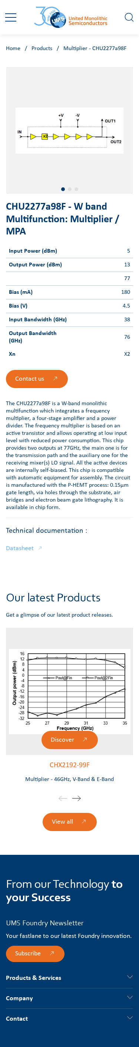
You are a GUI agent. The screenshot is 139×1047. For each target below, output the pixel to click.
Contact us (29, 379)
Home (13, 49)
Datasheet (20, 548)
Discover (62, 740)
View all (62, 822)
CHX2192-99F (70, 765)
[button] (10, 17)
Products (42, 49)
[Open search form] (129, 17)
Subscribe (28, 953)
